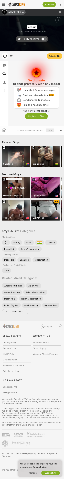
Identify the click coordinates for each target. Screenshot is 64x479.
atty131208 (9, 231)
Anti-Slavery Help (11, 371)
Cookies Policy (10, 360)
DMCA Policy (9, 354)
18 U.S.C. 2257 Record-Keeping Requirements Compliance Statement (29, 455)
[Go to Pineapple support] (5, 443)
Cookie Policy (39, 467)
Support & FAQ (10, 387)
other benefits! (42, 111)
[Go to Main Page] (19, 4)
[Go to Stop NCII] (21, 443)
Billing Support (10, 393)
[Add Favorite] (5, 56)
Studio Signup (39, 348)
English (48, 327)
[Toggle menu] (3, 4)
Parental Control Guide (13, 365)
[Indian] (39, 242)
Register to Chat (36, 116)
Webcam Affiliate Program (45, 354)
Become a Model (41, 343)
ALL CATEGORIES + (15, 311)
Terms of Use (9, 348)
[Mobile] (6, 242)
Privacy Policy (9, 343)
